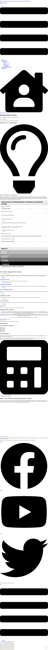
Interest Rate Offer (4, 251)
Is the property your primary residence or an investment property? (11, 226)
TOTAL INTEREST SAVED (5, 262)
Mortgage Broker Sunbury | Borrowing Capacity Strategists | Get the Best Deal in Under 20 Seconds (15, 1)
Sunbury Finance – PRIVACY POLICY (8, 641)
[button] (24, 30)
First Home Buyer (4, 61)
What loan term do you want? (6, 233)
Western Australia (6, 64)
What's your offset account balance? (7, 215)
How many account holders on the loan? (7, 230)
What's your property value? (5, 206)
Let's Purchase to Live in (4, 279)
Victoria (5, 62)
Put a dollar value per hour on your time (8, 238)
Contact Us (3, 68)
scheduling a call (23, 437)
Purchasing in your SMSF (5, 295)
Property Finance (4, 60)
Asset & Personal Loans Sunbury (7, 67)
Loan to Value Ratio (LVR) (5, 255)
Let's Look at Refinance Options (6, 289)
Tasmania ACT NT (6, 66)
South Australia (6, 65)
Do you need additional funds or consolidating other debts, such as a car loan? (13, 222)
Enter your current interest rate (7, 211)
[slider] (9, 208)
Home (3, 59)
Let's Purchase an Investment (5, 284)
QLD (4, 63)
